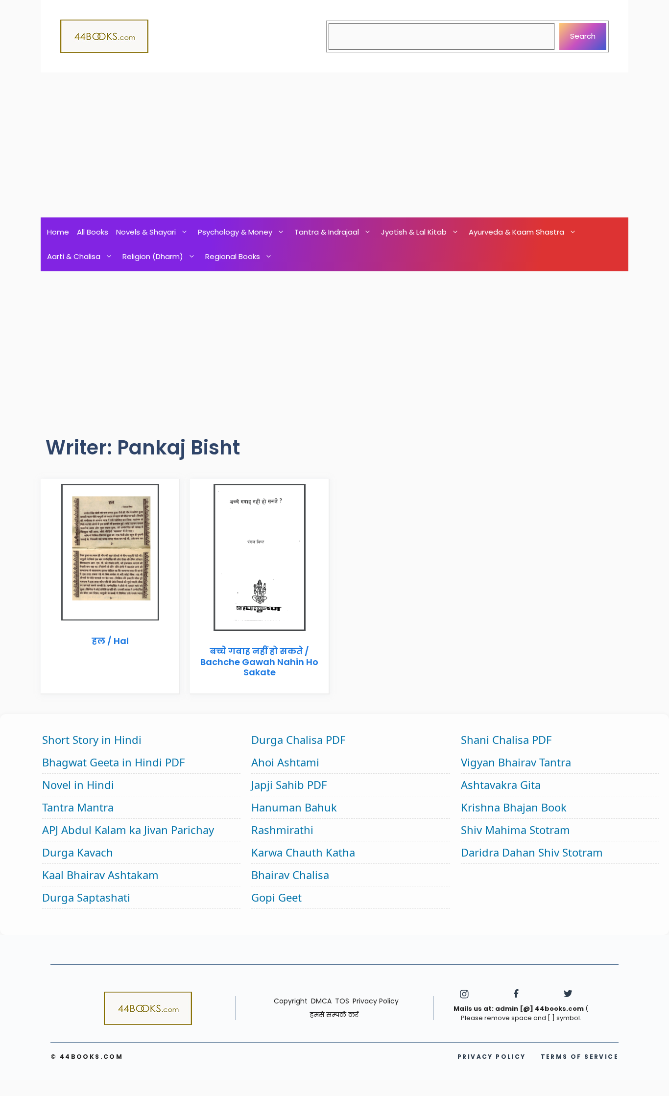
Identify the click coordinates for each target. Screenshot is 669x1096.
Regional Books (232, 256)
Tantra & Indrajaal (326, 232)
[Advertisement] (334, 145)
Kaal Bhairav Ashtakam (100, 874)
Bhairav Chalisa (290, 874)
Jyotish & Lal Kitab (414, 232)
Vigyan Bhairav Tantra (516, 762)
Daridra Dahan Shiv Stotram (532, 852)
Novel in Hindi (78, 784)
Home (58, 232)
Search (583, 36)
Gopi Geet (276, 897)
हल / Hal (110, 641)
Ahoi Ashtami (285, 762)
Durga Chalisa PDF (298, 739)
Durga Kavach (77, 852)
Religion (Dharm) (152, 256)
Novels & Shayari (146, 232)
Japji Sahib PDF (289, 784)
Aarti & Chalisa (73, 256)
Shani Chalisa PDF (506, 739)
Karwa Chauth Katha (303, 852)
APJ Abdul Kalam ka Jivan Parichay (128, 829)
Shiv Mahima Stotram (515, 829)
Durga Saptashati (86, 897)
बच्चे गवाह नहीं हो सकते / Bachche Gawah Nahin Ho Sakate (259, 661)
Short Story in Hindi (92, 739)
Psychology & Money (235, 232)
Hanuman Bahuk (294, 807)
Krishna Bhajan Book (514, 807)
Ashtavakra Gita (501, 784)
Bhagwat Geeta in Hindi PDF (113, 762)
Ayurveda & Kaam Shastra (516, 232)
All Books (92, 232)
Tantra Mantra (78, 807)
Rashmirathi (282, 829)
